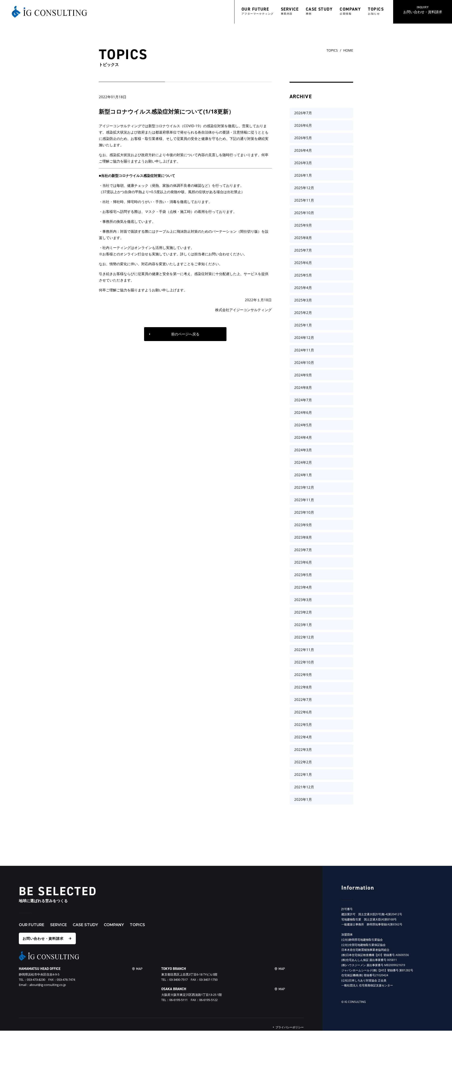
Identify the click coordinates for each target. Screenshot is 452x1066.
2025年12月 (304, 187)
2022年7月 (303, 699)
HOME (348, 50)
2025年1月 (303, 325)
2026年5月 (303, 137)
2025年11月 (304, 200)
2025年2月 (303, 312)
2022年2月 (303, 762)
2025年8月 (303, 237)
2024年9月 (303, 375)
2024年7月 (303, 400)
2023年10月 (304, 512)
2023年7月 (303, 549)
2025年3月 (303, 300)
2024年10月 (304, 362)
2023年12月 (304, 487)
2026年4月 (303, 150)
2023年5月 (303, 574)
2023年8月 (303, 537)
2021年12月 (304, 787)
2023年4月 (303, 587)
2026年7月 (303, 112)
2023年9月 (303, 524)
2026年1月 (303, 175)
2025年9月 (303, 225)
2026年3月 (303, 162)
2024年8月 (303, 387)
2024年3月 (303, 450)
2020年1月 (303, 799)
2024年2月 (303, 462)
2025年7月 (303, 250)
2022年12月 (304, 637)
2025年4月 (303, 287)
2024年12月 (304, 337)
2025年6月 (303, 262)
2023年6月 (303, 562)
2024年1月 (303, 474)
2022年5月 (303, 724)
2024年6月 (303, 412)
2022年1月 (303, 774)
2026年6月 (303, 125)
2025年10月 (304, 212)
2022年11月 (304, 649)
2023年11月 (304, 499)
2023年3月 (303, 599)
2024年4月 (303, 437)
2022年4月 (303, 737)
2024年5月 (303, 425)
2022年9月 (303, 674)
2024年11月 (304, 350)
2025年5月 (303, 275)
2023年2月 (303, 612)
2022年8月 (303, 687)
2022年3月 (303, 749)
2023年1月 (303, 624)
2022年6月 (303, 712)
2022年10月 (304, 662)
